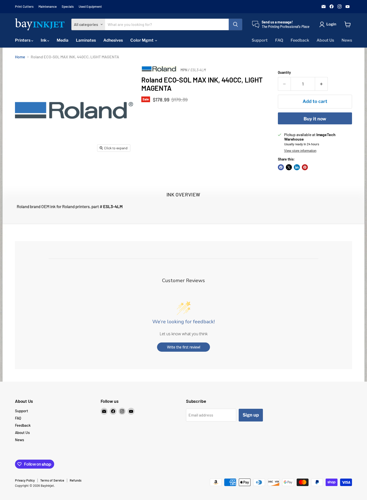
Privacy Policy (25, 480)
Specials (68, 6)
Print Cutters (24, 6)
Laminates (86, 40)
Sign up (251, 414)
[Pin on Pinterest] (305, 167)
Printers (23, 40)
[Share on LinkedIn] (297, 167)
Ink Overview (183, 194)
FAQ (279, 40)
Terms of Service (52, 480)
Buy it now (315, 118)
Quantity (284, 73)
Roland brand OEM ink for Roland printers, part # (70, 206)
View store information (300, 151)
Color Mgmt (142, 40)
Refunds (75, 480)
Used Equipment (90, 6)
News (347, 40)
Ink (44, 40)
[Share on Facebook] (281, 167)
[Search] (235, 24)
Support (260, 40)
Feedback (300, 40)
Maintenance (47, 6)
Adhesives (113, 40)
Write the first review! (183, 347)
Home (20, 57)
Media (62, 40)
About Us (325, 40)
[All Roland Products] (159, 70)
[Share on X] (289, 167)
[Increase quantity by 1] (321, 84)
